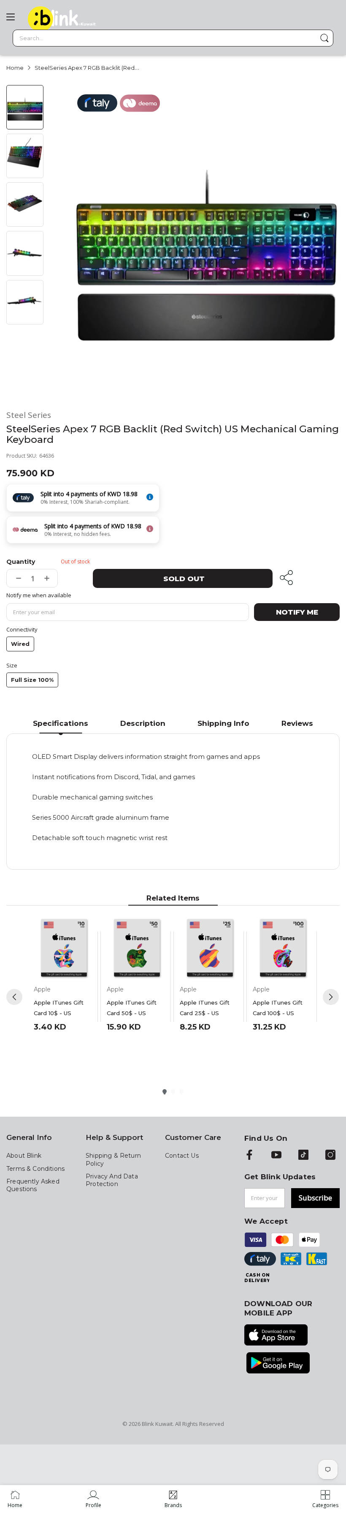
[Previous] (14, 997)
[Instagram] (330, 1156)
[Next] (331, 997)
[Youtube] (276, 1156)
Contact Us (182, 1155)
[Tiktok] (303, 1156)
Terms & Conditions (35, 1169)
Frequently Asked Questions (32, 1185)
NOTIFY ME (297, 612)
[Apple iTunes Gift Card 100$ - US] (283, 948)
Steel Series (28, 415)
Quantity (20, 562)
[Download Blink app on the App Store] (276, 1335)
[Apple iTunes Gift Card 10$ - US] (64, 948)
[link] (93, 1499)
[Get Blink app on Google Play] (278, 1363)
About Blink (23, 1155)
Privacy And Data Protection (112, 1180)
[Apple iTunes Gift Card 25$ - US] (210, 948)
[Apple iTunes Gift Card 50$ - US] (137, 948)
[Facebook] (249, 1156)
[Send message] (324, 38)
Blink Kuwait (157, 1424)
